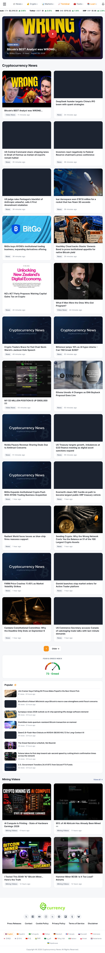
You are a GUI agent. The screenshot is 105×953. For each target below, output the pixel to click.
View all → (98, 779)
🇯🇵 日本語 (7, 938)
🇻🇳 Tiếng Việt (60, 938)
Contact (28, 923)
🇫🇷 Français (70, 934)
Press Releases (14, 923)
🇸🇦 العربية (47, 938)
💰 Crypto (32, 4)
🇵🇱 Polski (83, 938)
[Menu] (4, 4)
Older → (55, 648)
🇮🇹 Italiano (72, 938)
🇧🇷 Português (34, 934)
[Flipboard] (65, 916)
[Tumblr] (72, 916)
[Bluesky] (78, 916)
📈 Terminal (63, 4)
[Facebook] (32, 916)
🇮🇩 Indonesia (95, 934)
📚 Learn (92, 4)
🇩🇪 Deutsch (58, 934)
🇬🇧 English (9, 934)
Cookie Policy (42, 923)
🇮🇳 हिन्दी (37, 938)
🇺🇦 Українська (52, 943)
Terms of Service (76, 923)
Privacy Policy (58, 923)
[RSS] (52, 916)
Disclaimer (93, 923)
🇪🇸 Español (21, 934)
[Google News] (39, 916)
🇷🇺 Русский (82, 934)
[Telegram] (59, 916)
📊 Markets (48, 4)
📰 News (18, 4)
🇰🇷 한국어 (18, 938)
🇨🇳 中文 (28, 938)
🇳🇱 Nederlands (96, 938)
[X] (26, 916)
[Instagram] (46, 916)
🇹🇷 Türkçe (46, 934)
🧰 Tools (78, 4)
